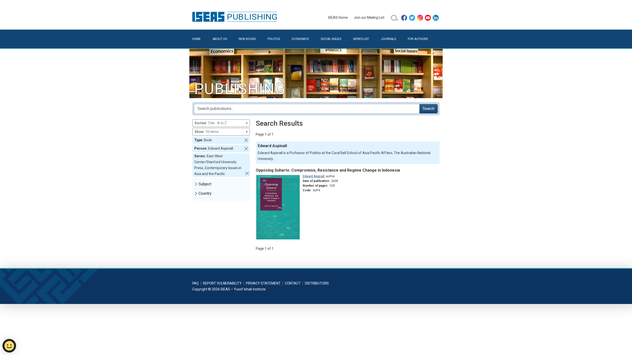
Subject (204, 184)
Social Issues (331, 39)
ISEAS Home (338, 17)
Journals (388, 39)
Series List (361, 39)
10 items (221, 132)
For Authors (418, 39)
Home (196, 39)
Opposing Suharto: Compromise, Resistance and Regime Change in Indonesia (328, 170)
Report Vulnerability (222, 283)
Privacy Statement (263, 283)
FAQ (195, 283)
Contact (293, 283)
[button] (246, 140)
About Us (220, 39)
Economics (300, 39)
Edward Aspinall (313, 176)
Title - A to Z (221, 123)
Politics (274, 39)
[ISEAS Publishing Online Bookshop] (235, 16)
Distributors (317, 283)
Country (205, 193)
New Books (247, 39)
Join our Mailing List (369, 17)
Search (428, 108)
